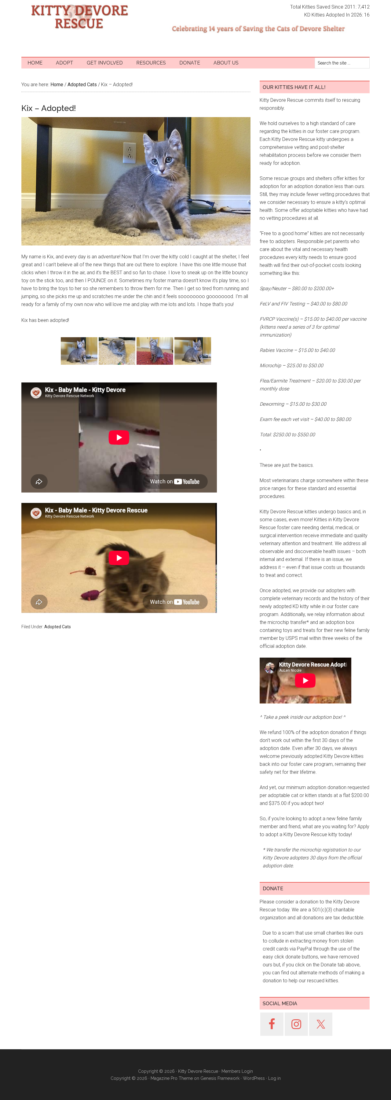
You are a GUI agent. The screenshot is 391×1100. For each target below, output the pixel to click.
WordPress (254, 1078)
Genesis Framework (219, 1078)
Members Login (237, 1071)
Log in (274, 1078)
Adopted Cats (57, 626)
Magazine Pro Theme (172, 1078)
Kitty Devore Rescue (79, 17)
